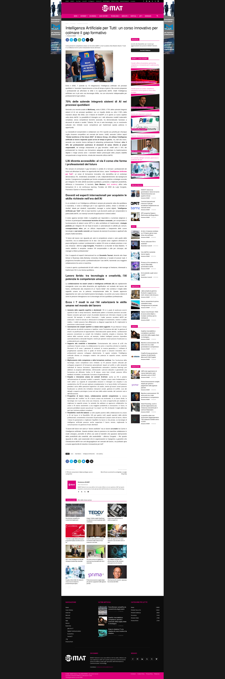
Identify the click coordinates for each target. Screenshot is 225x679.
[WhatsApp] (79, 40)
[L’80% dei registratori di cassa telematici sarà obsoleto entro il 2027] (117, 530)
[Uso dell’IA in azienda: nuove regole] (135, 255)
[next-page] (69, 587)
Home (67, 23)
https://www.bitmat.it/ (83, 484)
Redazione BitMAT (71, 35)
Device (67, 623)
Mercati (68, 615)
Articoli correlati (71, 500)
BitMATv (72, 1)
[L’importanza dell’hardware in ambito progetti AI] (117, 510)
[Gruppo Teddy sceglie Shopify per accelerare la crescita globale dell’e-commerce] (96, 510)
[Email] (87, 40)
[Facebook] (143, 1)
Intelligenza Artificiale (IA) (88, 453)
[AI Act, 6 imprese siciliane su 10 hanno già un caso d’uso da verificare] (135, 234)
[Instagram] (146, 1)
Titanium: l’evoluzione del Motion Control (143, 136)
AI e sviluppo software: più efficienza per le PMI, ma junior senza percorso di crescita (115, 561)
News (75, 16)
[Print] (91, 40)
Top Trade (78, 1)
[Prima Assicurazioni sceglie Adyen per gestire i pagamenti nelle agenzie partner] (96, 572)
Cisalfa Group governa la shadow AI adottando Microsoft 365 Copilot (149, 355)
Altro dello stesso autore (85, 500)
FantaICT (70, 636)
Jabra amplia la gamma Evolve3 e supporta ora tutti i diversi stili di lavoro (149, 293)
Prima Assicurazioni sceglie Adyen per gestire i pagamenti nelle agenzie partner (96, 581)
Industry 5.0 (98, 1)
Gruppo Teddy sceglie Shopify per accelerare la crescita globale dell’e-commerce (96, 520)
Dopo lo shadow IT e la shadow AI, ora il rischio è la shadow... (117, 631)
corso (72, 453)
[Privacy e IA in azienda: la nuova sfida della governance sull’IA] (135, 266)
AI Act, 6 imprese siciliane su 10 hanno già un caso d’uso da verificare (149, 233)
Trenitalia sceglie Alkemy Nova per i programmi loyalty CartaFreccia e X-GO (75, 540)
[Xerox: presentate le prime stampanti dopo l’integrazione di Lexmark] (135, 304)
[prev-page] (67, 587)
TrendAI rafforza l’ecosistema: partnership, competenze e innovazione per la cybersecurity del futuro (145, 65)
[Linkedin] (149, 1)
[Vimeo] (158, 1)
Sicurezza (92, 16)
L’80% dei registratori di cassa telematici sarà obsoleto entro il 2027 (116, 540)
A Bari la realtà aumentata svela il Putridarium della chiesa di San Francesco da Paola (95, 540)
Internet (83, 16)
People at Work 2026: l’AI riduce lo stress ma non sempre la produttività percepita (74, 581)
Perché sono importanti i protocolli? (141, 114)
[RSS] (152, 1)
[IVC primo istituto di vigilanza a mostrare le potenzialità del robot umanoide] (96, 551)
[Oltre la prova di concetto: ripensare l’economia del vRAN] (117, 572)
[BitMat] (112, 8)
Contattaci (133, 1)
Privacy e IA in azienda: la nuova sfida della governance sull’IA (149, 264)
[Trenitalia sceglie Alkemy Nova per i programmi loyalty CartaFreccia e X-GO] (75, 530)
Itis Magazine (91, 1)
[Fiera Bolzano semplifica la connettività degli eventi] (75, 510)
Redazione (156, 674)
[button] (157, 16)
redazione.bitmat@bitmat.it (105, 667)
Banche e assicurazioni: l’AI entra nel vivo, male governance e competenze (150, 345)
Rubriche (68, 626)
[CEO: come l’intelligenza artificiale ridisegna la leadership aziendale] (75, 551)
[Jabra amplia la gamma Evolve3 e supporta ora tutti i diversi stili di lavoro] (135, 294)
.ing (67, 639)
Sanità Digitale (106, 1)
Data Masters (78, 453)
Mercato (125, 16)
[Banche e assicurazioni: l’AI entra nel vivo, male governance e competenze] (135, 346)
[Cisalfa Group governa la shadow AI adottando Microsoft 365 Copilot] (135, 356)
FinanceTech (69, 642)
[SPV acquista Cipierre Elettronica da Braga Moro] (135, 216)
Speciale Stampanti (124, 1)
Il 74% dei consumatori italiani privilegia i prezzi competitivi (79, 473)
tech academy (111, 184)
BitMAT (67, 1)
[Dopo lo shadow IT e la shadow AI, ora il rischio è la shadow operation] (102, 632)
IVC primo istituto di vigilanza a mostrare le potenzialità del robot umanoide (95, 561)
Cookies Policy (140, 674)
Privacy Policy (149, 674)
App (140, 16)
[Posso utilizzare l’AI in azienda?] (135, 245)
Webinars (148, 16)
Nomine (68, 618)
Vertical (133, 16)
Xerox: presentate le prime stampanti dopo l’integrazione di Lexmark (150, 303)
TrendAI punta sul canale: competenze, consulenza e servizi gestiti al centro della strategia (143, 90)
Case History (103, 16)
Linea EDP (84, 1)
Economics (70, 634)
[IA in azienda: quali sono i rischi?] (135, 276)
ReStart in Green (115, 1)
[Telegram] (83, 40)
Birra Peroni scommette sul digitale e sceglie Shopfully (114, 473)
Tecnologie (115, 16)
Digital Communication (74, 631)
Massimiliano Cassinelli (146, 245)
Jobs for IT (70, 628)
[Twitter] (155, 1)
